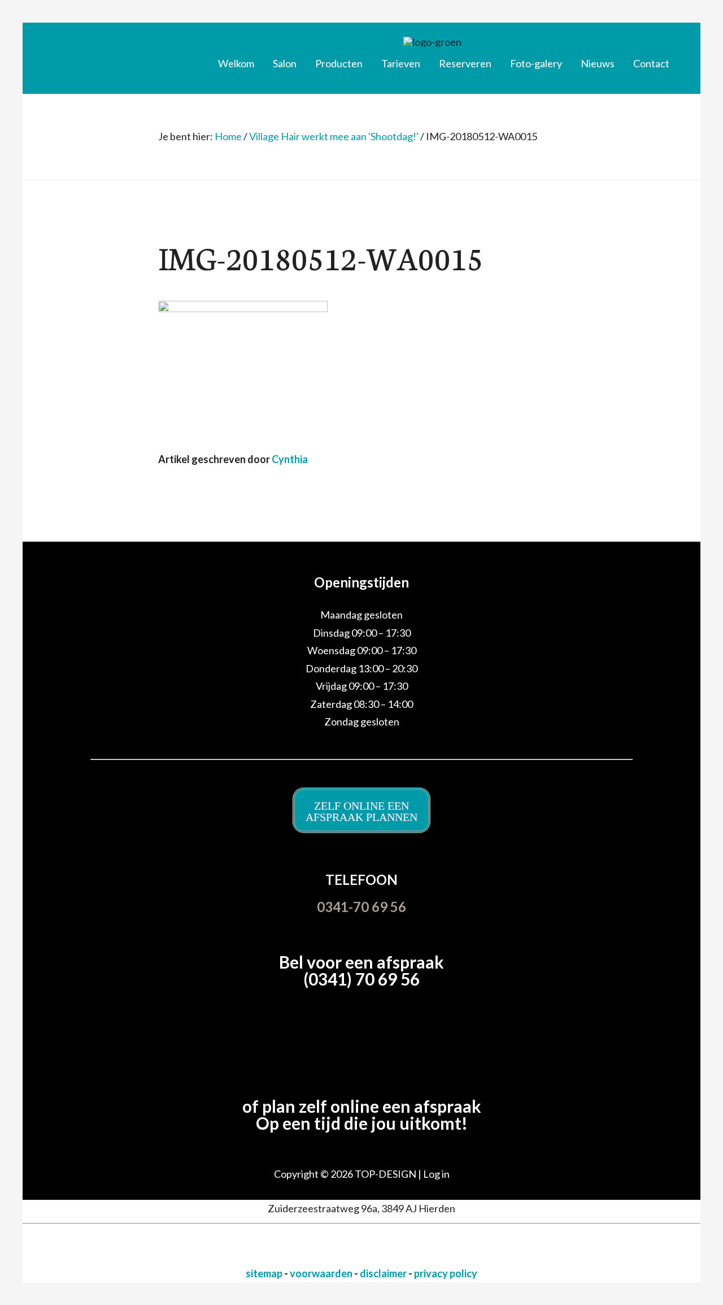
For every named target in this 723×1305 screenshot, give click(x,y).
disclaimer (384, 1273)
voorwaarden (322, 1273)
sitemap (265, 1273)
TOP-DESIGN (386, 1174)
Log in (436, 1174)
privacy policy (445, 1273)
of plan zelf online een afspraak (361, 1106)
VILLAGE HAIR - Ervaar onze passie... (115, 54)
